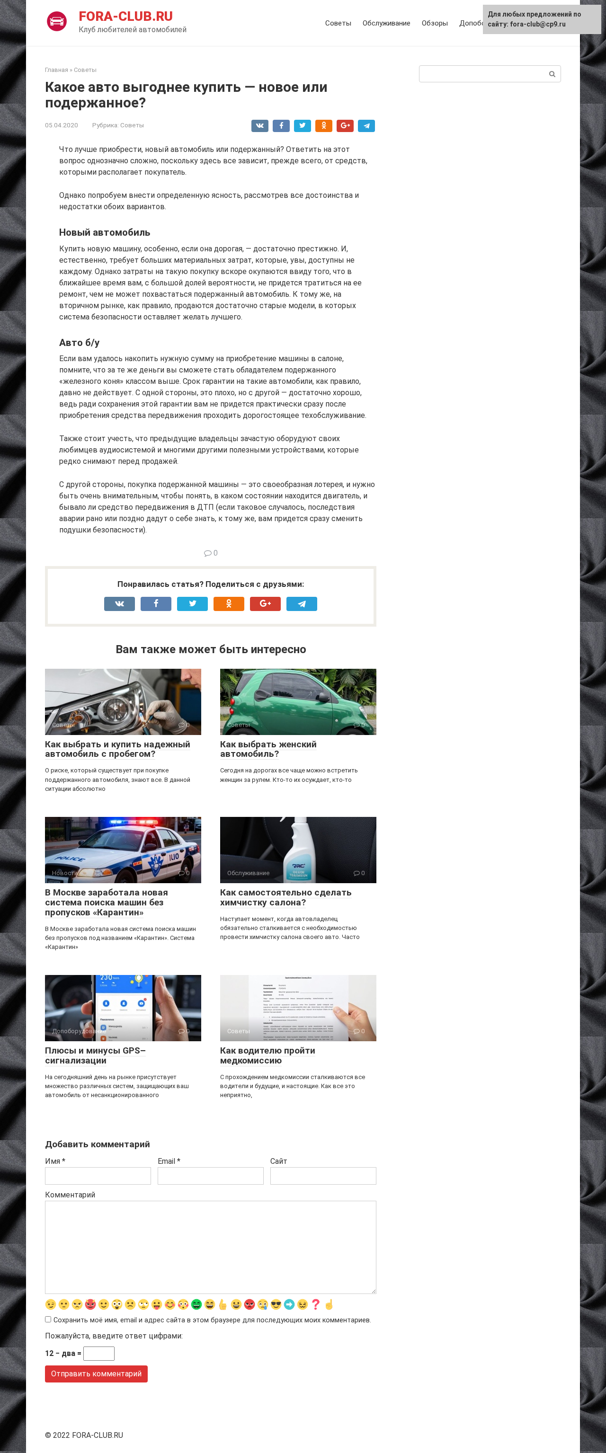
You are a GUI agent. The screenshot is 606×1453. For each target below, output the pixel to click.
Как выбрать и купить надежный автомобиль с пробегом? (117, 749)
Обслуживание (386, 23)
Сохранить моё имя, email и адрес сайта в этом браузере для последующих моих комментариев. (212, 1320)
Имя (55, 1161)
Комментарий (70, 1194)
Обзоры (435, 23)
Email (169, 1161)
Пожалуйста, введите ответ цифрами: (114, 1335)
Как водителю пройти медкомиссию (267, 1055)
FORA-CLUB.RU (126, 16)
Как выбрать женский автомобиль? (268, 749)
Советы (338, 23)
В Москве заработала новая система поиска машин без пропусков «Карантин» (106, 902)
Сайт (278, 1161)
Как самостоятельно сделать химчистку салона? (286, 897)
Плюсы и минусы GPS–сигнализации (95, 1055)
